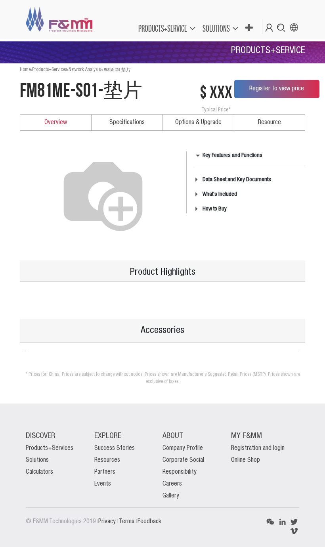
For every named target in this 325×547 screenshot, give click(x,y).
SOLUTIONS (216, 28)
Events (102, 484)
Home (25, 69)
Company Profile (182, 448)
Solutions (37, 460)
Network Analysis (85, 69)
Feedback (149, 521)
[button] (248, 28)
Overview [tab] (55, 122)
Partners (104, 472)
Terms (127, 521)
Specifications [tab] (127, 122)
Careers (172, 484)
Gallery (170, 496)
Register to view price (276, 89)
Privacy (107, 521)
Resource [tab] (269, 122)
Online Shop (245, 460)
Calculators (39, 472)
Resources (107, 460)
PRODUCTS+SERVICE (162, 28)
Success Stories (114, 448)
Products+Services (49, 69)
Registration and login (258, 448)
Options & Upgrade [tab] (198, 122)
